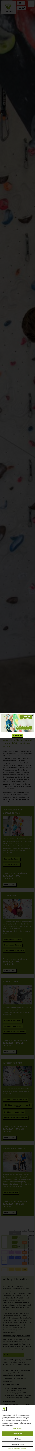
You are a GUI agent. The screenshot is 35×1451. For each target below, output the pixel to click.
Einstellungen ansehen (17, 1444)
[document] (17, 725)
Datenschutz (17, 1448)
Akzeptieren (17, 1434)
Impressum (24, 1448)
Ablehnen (17, 1439)
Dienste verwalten (17, 1428)
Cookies (10, 1448)
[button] (32, 715)
